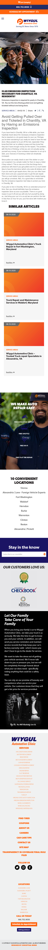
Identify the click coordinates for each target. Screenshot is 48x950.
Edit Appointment (24, 930)
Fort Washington (24, 899)
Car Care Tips (24, 837)
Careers (24, 833)
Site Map (24, 847)
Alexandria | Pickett (24, 891)
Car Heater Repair (24, 762)
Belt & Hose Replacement (24, 760)
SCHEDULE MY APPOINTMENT (22, 12)
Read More (9, 262)
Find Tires (24, 818)
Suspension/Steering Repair (24, 784)
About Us (24, 828)
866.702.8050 (22, 7)
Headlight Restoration (24, 776)
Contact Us (24, 842)
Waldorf (24, 910)
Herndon (24, 901)
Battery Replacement (24, 754)
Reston (24, 904)
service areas (8, 111)
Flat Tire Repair (24, 773)
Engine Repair (24, 771)
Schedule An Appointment (24, 924)
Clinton (24, 896)
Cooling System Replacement (24, 765)
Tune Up (24, 795)
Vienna (24, 907)
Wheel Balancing (24, 806)
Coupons (24, 823)
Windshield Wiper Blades (24, 808)
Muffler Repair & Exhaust (24, 779)
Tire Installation (24, 787)
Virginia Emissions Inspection (24, 800)
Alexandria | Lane (24, 888)
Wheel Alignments (24, 803)
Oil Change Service (24, 781)
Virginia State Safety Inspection (24, 798)
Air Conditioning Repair (24, 752)
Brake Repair (24, 757)
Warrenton (24, 912)
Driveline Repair (24, 768)
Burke (24, 893)
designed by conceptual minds (24, 945)
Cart (25, 2)
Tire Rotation (24, 789)
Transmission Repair (24, 792)
